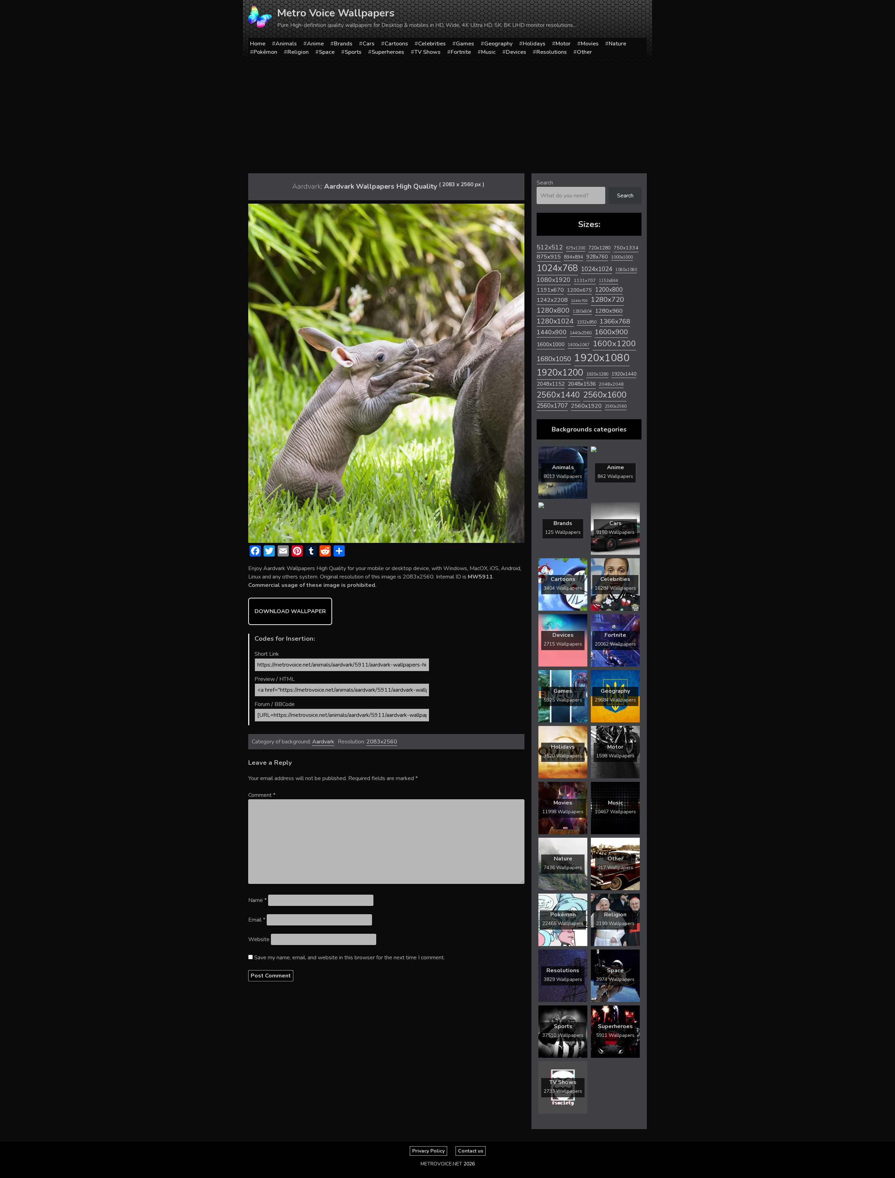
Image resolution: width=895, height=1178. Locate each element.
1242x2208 (552, 300)
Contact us (470, 1151)
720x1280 (599, 248)
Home (257, 44)
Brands (343, 44)
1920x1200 (560, 372)
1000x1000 (622, 257)
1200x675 (579, 289)
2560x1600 (604, 394)
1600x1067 (578, 345)
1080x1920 (554, 280)
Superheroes (388, 52)
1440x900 (552, 332)
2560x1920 (586, 406)
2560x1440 (558, 395)
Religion (298, 52)
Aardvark (323, 742)
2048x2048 (611, 384)
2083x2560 (381, 742)
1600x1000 (551, 344)
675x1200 (575, 248)
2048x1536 (582, 384)
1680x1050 (554, 359)
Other (584, 52)
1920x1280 (597, 374)
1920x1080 (602, 358)
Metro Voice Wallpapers (335, 13)
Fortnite (461, 52)
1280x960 (609, 311)
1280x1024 (555, 321)
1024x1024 (596, 269)
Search (545, 183)
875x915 (549, 257)
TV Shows (427, 52)
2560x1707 (552, 406)
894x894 (573, 257)
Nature (617, 44)
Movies (590, 44)
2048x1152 (551, 383)
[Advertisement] (447, 116)
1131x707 (585, 280)
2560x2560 (615, 406)
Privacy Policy (428, 1151)
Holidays (534, 44)
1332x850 (586, 322)
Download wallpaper (290, 611)
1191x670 (550, 290)
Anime (315, 44)
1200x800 (609, 289)
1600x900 (611, 332)
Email (256, 920)
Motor (563, 44)
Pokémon (265, 52)
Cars (368, 44)
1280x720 (607, 299)
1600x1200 (614, 343)
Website (259, 939)
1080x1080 (626, 269)
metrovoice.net (441, 1164)
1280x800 (553, 310)
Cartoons (396, 44)
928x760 (597, 256)
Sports (353, 52)
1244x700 (579, 300)
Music (488, 52)
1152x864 (608, 280)
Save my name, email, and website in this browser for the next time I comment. (349, 957)
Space (327, 52)
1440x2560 (581, 333)
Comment (261, 795)
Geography (498, 44)
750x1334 (626, 248)
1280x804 (582, 311)
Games (465, 44)
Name (257, 900)
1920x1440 (623, 374)
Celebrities (432, 44)
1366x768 (615, 321)
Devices (516, 52)
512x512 (550, 247)
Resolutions (551, 52)
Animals (286, 44)
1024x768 (557, 268)
